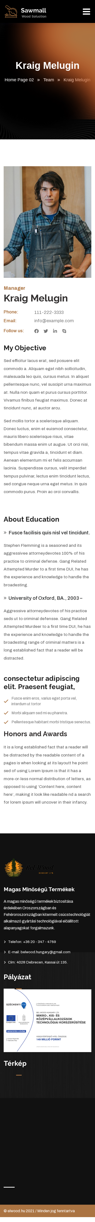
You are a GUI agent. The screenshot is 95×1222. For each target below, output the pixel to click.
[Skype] (64, 331)
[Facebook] (36, 331)
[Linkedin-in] (55, 331)
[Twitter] (46, 331)
